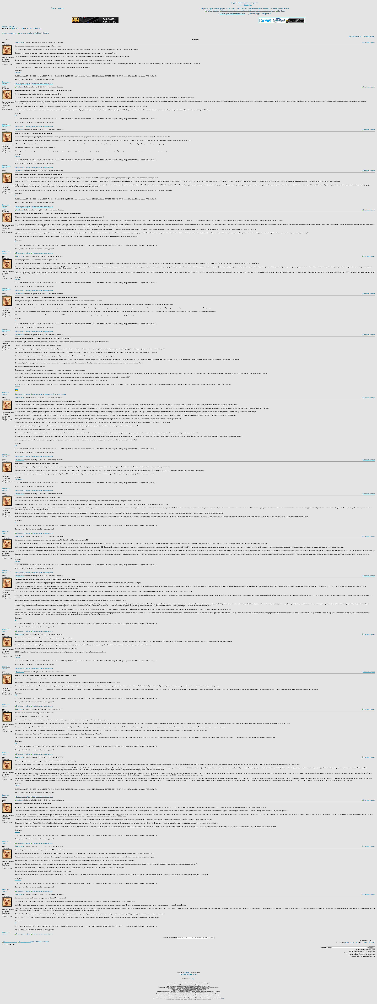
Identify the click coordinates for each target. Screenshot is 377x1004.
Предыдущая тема (355, 36)
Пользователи (264, 9)
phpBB (187, 972)
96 (31, 28)
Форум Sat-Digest (35, 33)
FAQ (233, 9)
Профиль (216, 11)
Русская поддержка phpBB (188, 974)
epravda (17, 386)
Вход (283, 11)
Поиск (244, 9)
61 (27, 28)
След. (39, 28)
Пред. (13, 28)
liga (16, 115)
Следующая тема (368, 36)
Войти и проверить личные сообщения (261, 11)
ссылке (222, 998)
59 (23, 28)
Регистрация (284, 9)
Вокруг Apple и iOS (8, 26)
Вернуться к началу (6, 83)
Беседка (46, 33)
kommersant (18, 479)
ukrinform (18, 72)
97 (33, 28)
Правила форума (219, 9)
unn (16, 445)
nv (15, 195)
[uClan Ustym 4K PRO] (95, 22)
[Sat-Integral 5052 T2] (282, 22)
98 (36, 28)
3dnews (17, 279)
